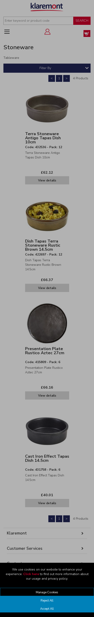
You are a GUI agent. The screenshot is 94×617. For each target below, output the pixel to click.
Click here (31, 574)
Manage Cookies (47, 592)
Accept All (47, 609)
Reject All (47, 601)
